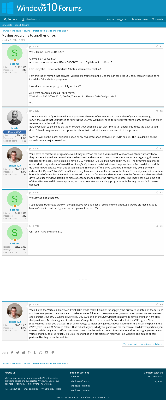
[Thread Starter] (15, 60)
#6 (161, 304)
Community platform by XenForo (83, 397)
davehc (15, 128)
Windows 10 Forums (80, 385)
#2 (161, 111)
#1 (161, 46)
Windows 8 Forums (80, 381)
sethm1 (7, 40)
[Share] (157, 46)
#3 (161, 148)
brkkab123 (15, 165)
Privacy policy (47, 388)
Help (58, 388)
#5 (161, 226)
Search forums (22, 24)
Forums (12, 19)
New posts (7, 24)
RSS (160, 381)
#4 (161, 192)
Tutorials (75, 376)
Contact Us (156, 376)
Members (31, 19)
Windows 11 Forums (80, 390)
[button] (39, 19)
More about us (13, 388)
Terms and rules (30, 388)
